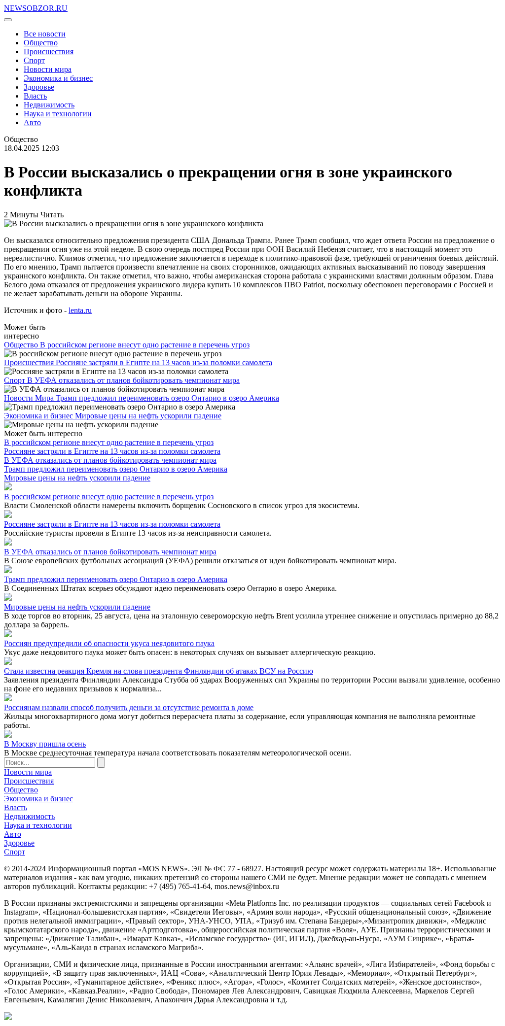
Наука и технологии (58, 113)
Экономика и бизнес (58, 78)
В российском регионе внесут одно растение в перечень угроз (145, 345)
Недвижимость (49, 105)
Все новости (45, 34)
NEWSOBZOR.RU (36, 8)
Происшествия (48, 51)
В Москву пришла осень (45, 744)
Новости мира (48, 69)
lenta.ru (80, 310)
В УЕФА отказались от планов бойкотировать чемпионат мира (133, 380)
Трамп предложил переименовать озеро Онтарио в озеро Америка (167, 398)
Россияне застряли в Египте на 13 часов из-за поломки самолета (164, 362)
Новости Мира (30, 398)
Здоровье (39, 87)
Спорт (34, 60)
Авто (32, 122)
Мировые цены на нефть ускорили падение (148, 415)
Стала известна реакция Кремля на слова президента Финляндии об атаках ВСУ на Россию (158, 671)
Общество (41, 42)
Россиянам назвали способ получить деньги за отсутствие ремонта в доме (128, 707)
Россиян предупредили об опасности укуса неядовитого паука (109, 643)
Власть (35, 96)
